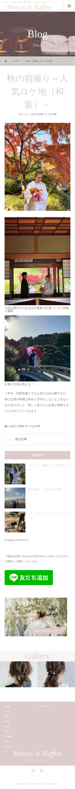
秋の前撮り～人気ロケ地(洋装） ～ (47, 489)
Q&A (7, 741)
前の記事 (21, 439)
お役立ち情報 (36, 114)
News (7, 731)
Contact (8, 746)
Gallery (8, 721)
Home (7, 706)
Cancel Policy (44, 706)
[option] (19, 674)
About (7, 711)
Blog (7, 726)
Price (7, 716)
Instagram (9, 736)
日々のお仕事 (50, 114)
